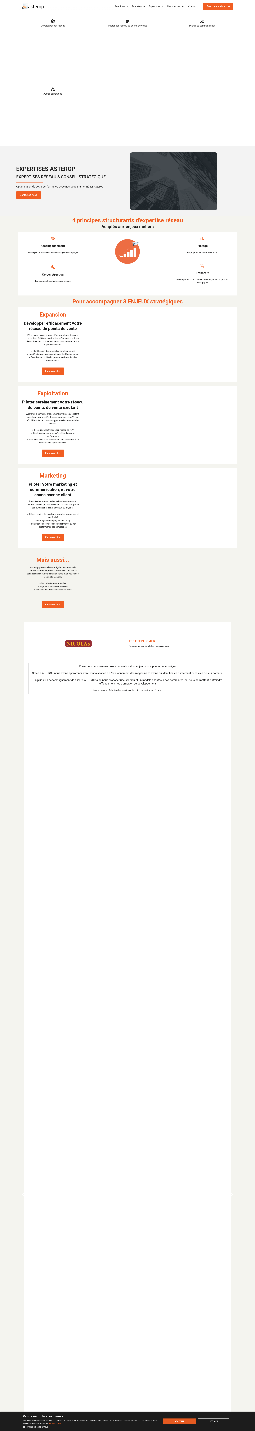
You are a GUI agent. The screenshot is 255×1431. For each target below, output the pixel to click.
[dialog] (127, 1421)
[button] (122, 6)
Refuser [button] (214, 1421)
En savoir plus (52, 371)
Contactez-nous (28, 195)
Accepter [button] (179, 1421)
